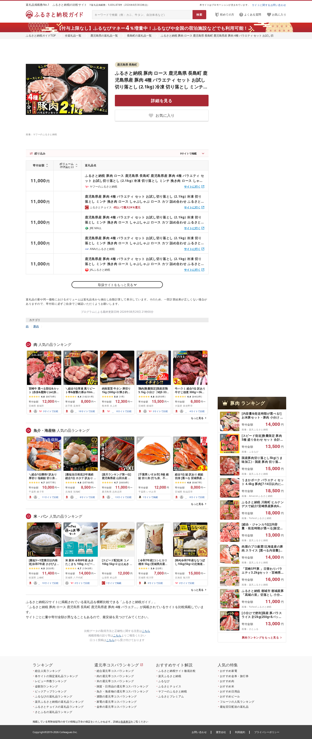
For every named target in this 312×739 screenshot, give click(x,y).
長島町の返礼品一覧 (139, 35)
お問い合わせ (199, 732)
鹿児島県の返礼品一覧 (104, 35)
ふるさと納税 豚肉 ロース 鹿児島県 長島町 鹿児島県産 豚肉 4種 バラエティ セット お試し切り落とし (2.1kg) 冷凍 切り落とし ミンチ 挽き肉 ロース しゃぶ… (144, 178)
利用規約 (240, 732)
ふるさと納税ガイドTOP (41, 35)
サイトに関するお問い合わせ (269, 5)
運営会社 (221, 732)
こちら (146, 631)
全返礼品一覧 (73, 35)
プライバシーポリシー (266, 732)
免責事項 (126, 721)
